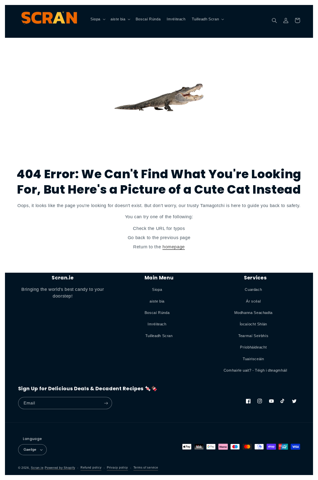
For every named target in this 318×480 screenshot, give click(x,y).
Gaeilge (30, 449)
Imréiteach (157, 324)
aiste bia (157, 301)
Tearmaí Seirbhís (253, 336)
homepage (173, 246)
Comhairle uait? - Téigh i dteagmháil (255, 370)
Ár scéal (253, 301)
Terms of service (145, 467)
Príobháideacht (253, 347)
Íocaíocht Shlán (253, 324)
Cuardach (253, 290)
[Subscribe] (106, 403)
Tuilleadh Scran (158, 336)
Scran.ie (37, 467)
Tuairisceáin (253, 359)
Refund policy (91, 467)
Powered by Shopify (60, 467)
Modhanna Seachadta (253, 313)
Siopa (157, 290)
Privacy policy (117, 467)
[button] (97, 19)
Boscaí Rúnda (157, 313)
